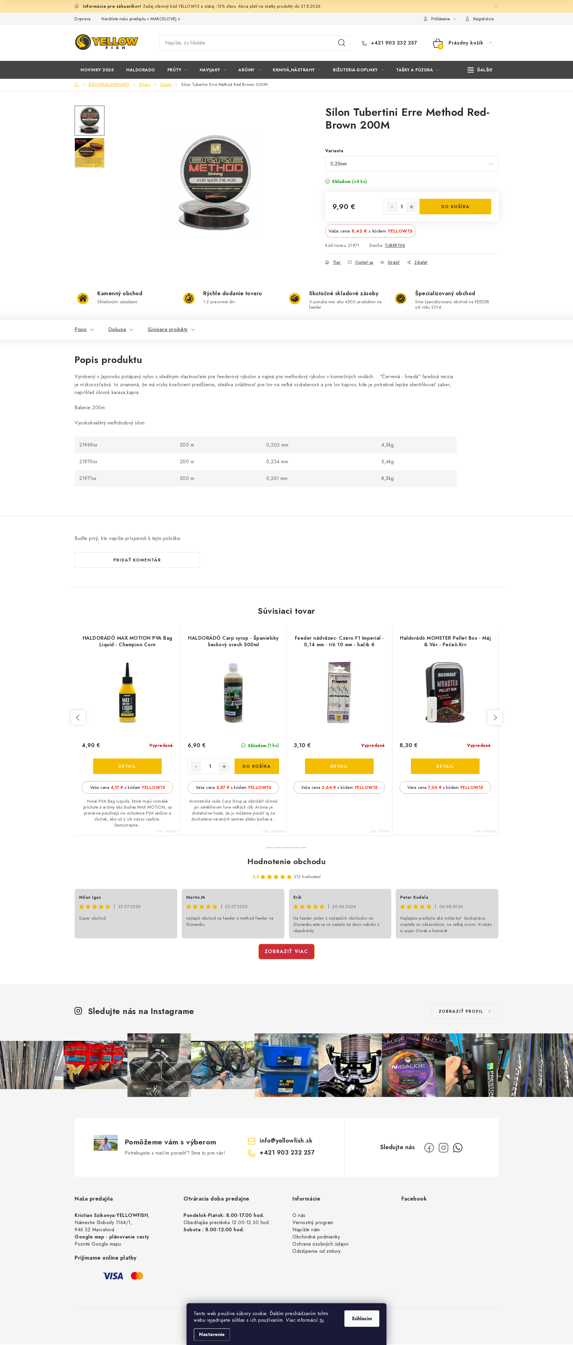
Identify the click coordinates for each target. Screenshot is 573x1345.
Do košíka (455, 207)
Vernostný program (312, 1222)
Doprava (83, 19)
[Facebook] (429, 1147)
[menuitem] (97, 70)
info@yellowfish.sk (286, 1140)
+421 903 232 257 (393, 43)
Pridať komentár (137, 560)
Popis (81, 329)
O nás (299, 1215)
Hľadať (341, 43)
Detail (127, 766)
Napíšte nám (306, 1229)
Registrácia (483, 19)
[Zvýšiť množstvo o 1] (411, 206)
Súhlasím (362, 1318)
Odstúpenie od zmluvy (316, 1251)
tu (322, 1320)
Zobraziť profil (461, 1011)
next (495, 717)
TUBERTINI (395, 245)
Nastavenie (212, 1334)
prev (78, 717)
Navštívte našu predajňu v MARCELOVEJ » (140, 19)
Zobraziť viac (286, 951)
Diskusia (117, 329)
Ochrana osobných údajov (320, 1244)
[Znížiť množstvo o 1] (391, 206)
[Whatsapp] (458, 1147)
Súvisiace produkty (168, 329)
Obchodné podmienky (316, 1236)
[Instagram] (443, 1147)
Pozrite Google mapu (98, 1244)
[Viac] (480, 70)
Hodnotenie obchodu (286, 861)
